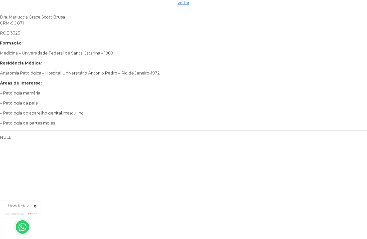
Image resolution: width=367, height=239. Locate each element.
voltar (183, 2)
